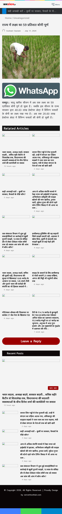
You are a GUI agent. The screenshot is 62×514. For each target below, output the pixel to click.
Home (8, 17)
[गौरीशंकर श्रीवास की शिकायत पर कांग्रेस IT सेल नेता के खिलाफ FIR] (16, 301)
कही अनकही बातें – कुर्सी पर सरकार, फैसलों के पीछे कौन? (14, 193)
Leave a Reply (31, 341)
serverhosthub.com (32, 495)
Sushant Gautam (13, 31)
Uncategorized (21, 17)
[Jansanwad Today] (9, 4)
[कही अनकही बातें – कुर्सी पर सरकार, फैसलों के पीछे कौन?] (16, 181)
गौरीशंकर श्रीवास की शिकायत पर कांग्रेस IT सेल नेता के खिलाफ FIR (16, 313)
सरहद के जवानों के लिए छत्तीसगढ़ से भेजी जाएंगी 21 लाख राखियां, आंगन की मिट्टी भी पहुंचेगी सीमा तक (45, 276)
